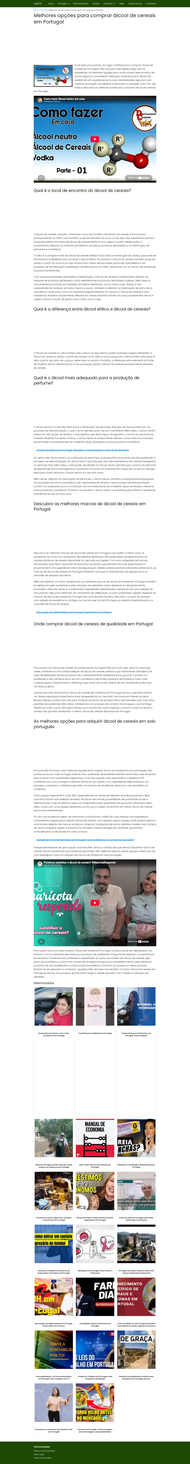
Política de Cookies (43, 1458)
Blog (122, 3)
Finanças (108, 3)
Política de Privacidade (44, 1451)
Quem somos (135, 3)
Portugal (62, 3)
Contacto (151, 3)
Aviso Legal (39, 1454)
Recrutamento (81, 3)
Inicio (51, 3)
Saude (96, 3)
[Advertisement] (95, 44)
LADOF (38, 3)
